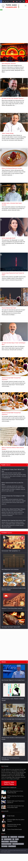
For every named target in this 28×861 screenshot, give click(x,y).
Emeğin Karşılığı (10, 815)
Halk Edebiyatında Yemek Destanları (10, 569)
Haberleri (6, 532)
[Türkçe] (13, 1)
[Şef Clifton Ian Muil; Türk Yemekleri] (14, 87)
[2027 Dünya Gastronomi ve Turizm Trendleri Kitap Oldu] (3, 792)
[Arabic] (23, 1)
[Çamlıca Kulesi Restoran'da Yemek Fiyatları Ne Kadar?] (14, 262)
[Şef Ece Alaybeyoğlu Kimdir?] (14, 227)
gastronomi (4, 837)
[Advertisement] (14, 27)
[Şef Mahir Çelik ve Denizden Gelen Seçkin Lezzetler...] (14, 192)
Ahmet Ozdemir (7, 839)
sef (8, 837)
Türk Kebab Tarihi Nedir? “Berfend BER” (11, 627)
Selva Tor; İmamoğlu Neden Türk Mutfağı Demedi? (13, 719)
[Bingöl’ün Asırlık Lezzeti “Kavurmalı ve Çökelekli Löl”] (3, 802)
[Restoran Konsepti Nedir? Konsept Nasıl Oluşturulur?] (14, 366)
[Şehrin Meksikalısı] (14, 52)
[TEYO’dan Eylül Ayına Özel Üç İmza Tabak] (3, 797)
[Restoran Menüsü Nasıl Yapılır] (14, 297)
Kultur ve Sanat (5, 841)
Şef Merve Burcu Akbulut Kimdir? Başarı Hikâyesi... (14, 496)
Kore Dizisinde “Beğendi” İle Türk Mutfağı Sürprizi (13, 680)
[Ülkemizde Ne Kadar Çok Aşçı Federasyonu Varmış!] (3, 825)
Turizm (16, 839)
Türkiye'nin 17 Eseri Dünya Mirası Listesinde (12, 608)
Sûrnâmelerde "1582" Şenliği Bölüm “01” (11, 551)
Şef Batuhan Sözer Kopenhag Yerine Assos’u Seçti (13, 507)
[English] (16, 1)
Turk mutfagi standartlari (18, 844)
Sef (13, 839)
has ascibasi (4, 846)
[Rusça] (20, 1)
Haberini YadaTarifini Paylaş (9, 783)
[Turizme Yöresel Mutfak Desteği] (3, 830)
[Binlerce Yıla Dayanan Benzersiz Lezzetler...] (14, 157)
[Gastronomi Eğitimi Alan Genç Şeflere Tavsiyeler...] (3, 820)
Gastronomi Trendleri (6, 844)
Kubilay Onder (14, 837)
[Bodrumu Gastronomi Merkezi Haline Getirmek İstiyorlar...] (14, 436)
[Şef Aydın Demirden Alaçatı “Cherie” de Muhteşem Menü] (14, 331)
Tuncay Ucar (21, 837)
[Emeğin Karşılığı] (3, 816)
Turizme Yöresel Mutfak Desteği (14, 829)
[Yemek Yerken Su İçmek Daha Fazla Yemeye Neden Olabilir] (3, 807)
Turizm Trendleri (13, 841)
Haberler (5, 465)
